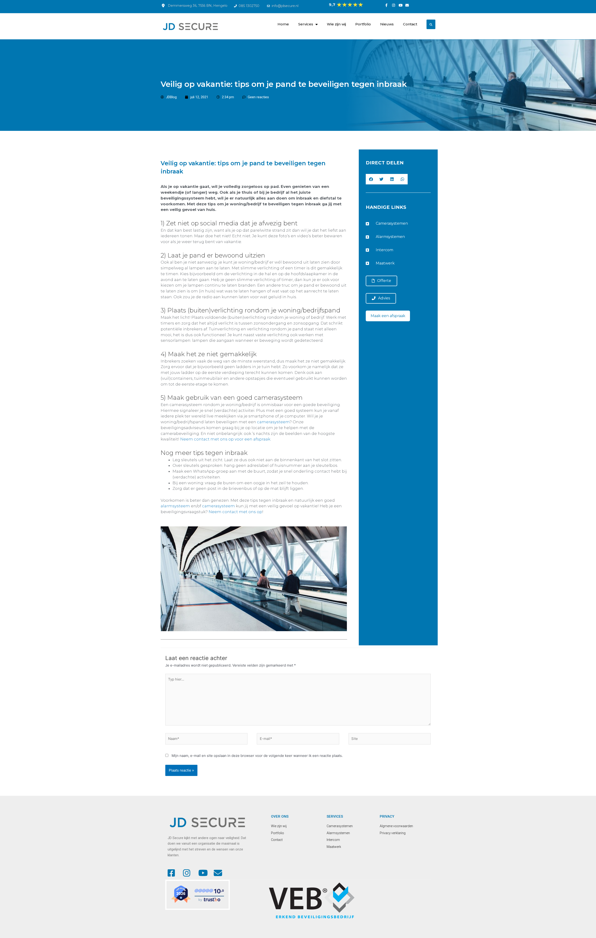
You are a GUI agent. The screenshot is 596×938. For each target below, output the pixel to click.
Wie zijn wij (336, 24)
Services (305, 24)
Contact (410, 24)
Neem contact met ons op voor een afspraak (225, 439)
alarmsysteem (175, 506)
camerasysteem (273, 422)
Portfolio (363, 24)
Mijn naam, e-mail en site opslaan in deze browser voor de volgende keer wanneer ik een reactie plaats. (257, 755)
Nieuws (387, 24)
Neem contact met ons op (235, 511)
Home (283, 24)
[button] (371, 179)
